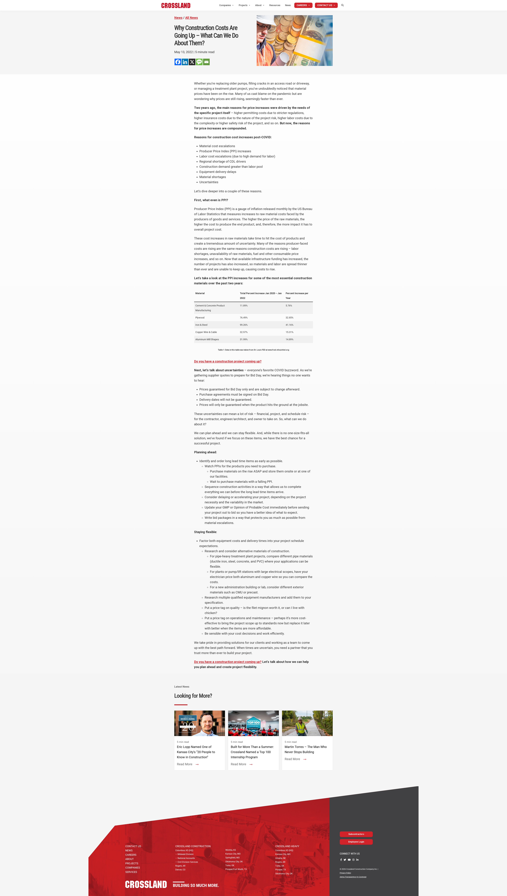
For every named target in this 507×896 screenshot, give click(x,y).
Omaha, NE (280, 858)
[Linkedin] (185, 62)
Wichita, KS (230, 850)
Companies (225, 5)
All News (191, 18)
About (258, 5)
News (288, 5)
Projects (243, 5)
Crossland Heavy (287, 846)
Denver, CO (180, 869)
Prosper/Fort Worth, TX (236, 869)
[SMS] (199, 62)
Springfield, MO (232, 857)
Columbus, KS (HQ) (184, 850)
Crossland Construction (193, 846)
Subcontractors (356, 834)
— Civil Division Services (186, 862)
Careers (302, 5)
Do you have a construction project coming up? (227, 361)
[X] (192, 62)
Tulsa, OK (229, 865)
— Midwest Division (184, 854)
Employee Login (356, 842)
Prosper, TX (280, 869)
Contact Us (324, 5)
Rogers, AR (180, 866)
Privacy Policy (345, 873)
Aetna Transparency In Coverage (353, 877)
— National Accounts (185, 858)
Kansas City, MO (233, 854)
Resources (274, 5)
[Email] (206, 62)
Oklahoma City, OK (234, 861)
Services (131, 872)
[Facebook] (178, 62)
